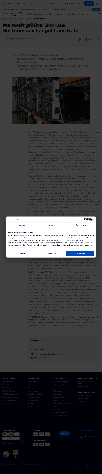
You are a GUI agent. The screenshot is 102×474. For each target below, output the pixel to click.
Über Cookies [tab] (81, 225)
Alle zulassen (80, 253)
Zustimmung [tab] (21, 225)
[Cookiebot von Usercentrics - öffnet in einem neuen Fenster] (85, 219)
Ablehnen (22, 253)
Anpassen (49, 253)
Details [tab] (51, 225)
